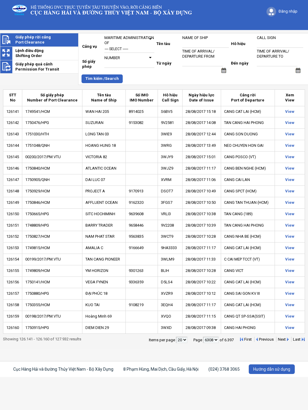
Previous (266, 339)
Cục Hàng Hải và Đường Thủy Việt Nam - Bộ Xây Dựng (63, 369)
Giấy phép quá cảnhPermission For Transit (37, 66)
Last (296, 339)
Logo (104, 10)
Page (198, 340)
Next (282, 339)
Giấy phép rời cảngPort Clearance (33, 39)
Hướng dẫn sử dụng (271, 369)
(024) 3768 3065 (224, 369)
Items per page (162, 340)
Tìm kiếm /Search (102, 78)
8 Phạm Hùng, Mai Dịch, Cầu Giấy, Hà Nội (161, 369)
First (248, 339)
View (289, 111)
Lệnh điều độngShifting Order (29, 53)
